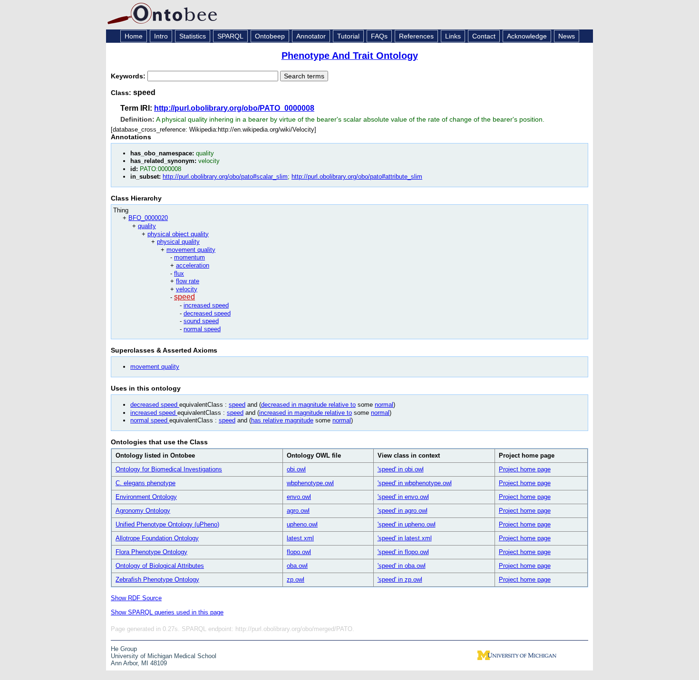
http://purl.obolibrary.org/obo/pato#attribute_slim (356, 176)
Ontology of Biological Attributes (160, 565)
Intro (161, 36)
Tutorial (348, 36)
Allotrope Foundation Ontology (157, 538)
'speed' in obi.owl (401, 469)
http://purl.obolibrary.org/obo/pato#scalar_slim (225, 176)
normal (384, 404)
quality (147, 226)
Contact (483, 36)
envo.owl (299, 496)
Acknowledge (527, 36)
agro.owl (298, 510)
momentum (189, 257)
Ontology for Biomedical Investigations (169, 469)
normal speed (202, 329)
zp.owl (295, 579)
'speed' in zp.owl (400, 579)
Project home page (525, 469)
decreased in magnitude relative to (308, 404)
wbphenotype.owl (310, 483)
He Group (124, 648)
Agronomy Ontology (143, 510)
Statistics (192, 36)
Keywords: (129, 76)
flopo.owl (299, 551)
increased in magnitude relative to (305, 412)
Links (453, 36)
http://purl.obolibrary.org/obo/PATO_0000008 (234, 108)
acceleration (192, 265)
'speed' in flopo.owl (403, 551)
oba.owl (297, 565)
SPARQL (230, 36)
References (416, 36)
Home (134, 36)
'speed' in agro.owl (402, 510)
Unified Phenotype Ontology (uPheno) (167, 524)
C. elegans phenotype (145, 483)
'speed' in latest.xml (405, 538)
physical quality (178, 241)
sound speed (201, 321)
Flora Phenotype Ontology (151, 551)
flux (179, 273)
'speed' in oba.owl (402, 565)
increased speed (206, 305)
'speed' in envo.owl (403, 496)
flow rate (187, 281)
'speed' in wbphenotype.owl (415, 483)
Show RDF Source (136, 598)
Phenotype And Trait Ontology (350, 55)
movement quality (190, 249)
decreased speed (207, 313)
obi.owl (296, 469)
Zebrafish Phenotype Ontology (157, 579)
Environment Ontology (146, 496)
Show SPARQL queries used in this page (167, 612)
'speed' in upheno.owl (407, 524)
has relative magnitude (282, 420)
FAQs (379, 36)
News (566, 36)
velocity (186, 289)
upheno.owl (302, 524)
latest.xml (300, 538)
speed (184, 297)
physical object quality (178, 234)
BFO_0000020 (148, 217)
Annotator (311, 36)
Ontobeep (270, 36)
